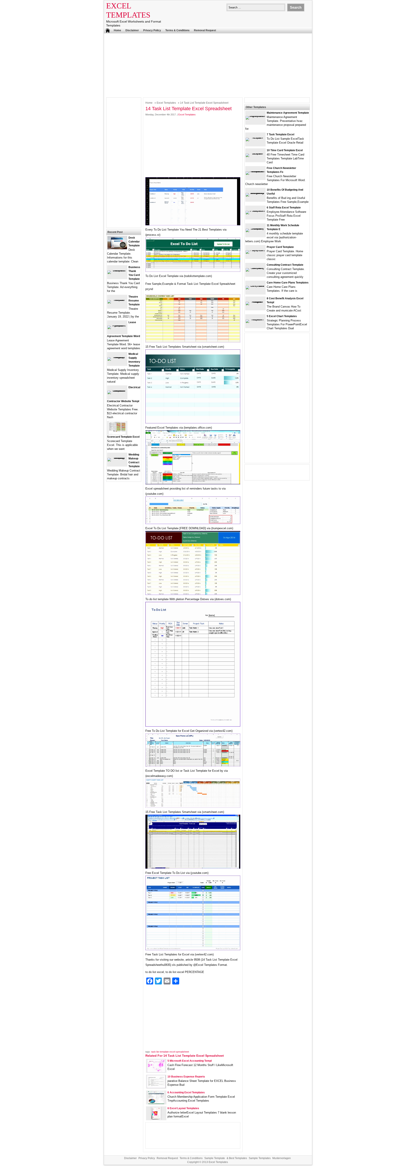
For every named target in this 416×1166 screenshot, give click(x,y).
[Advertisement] (208, 64)
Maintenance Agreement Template (288, 112)
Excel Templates (166, 102)
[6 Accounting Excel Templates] (156, 1103)
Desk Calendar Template (134, 241)
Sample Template (214, 1158)
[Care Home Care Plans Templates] (255, 285)
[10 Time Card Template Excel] (255, 153)
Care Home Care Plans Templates (288, 282)
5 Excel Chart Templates (282, 316)
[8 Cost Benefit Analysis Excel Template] (255, 301)
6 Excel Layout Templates (183, 1108)
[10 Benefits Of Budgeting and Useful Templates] (255, 193)
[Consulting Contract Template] (255, 268)
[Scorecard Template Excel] (117, 433)
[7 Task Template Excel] (255, 137)
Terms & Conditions (177, 30)
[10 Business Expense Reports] (156, 1087)
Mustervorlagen (281, 1158)
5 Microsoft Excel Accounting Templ (189, 1060)
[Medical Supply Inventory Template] (117, 357)
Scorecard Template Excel (123, 436)
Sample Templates (260, 1158)
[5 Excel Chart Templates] (255, 319)
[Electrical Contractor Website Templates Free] (117, 390)
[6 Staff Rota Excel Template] (255, 210)
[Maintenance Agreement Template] (255, 116)
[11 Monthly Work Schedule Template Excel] (255, 228)
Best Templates (238, 1158)
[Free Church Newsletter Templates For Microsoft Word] (255, 171)
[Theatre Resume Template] (117, 299)
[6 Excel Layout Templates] (156, 1118)
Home (117, 30)
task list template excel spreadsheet (170, 1051)
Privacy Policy (152, 30)
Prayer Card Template (280, 247)
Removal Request (205, 30)
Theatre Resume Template (134, 300)
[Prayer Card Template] (255, 250)
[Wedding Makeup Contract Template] (117, 457)
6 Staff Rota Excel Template (284, 207)
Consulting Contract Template (285, 264)
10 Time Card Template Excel (285, 150)
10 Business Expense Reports (186, 1076)
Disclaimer (132, 30)
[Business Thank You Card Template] (117, 270)
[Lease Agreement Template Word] (117, 325)
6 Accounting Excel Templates (186, 1092)
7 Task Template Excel (280, 134)
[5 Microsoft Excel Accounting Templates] (156, 1071)
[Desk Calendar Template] (117, 248)
